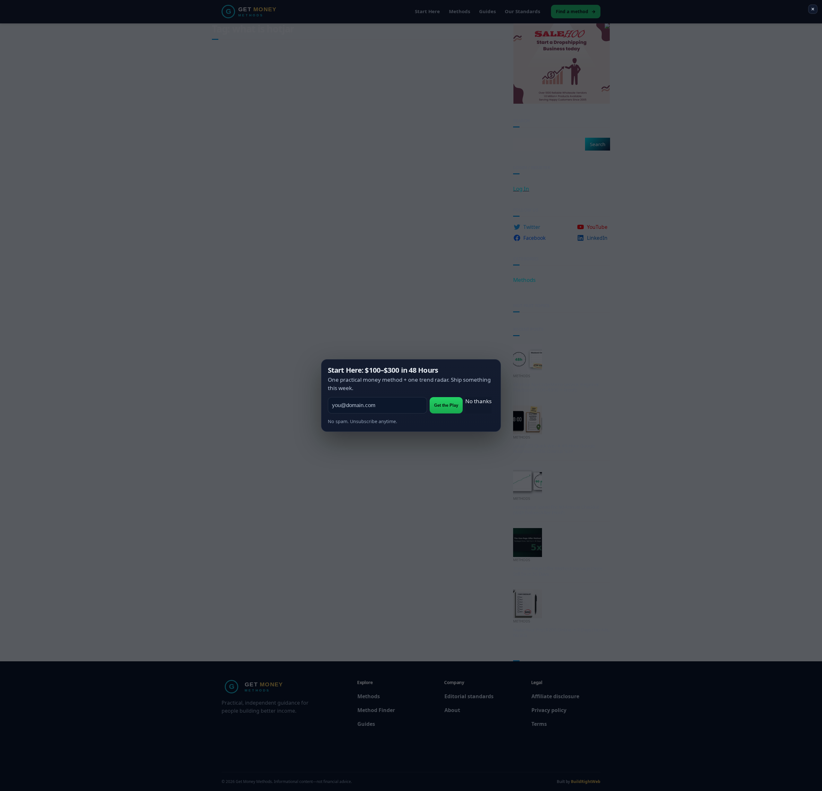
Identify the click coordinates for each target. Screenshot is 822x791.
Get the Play (446, 405)
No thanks (478, 401)
